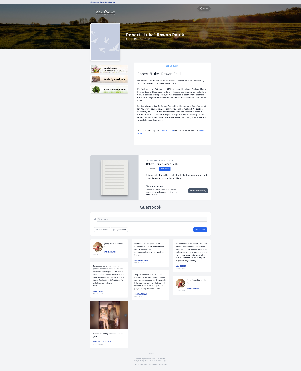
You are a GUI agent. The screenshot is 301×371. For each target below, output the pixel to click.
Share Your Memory (198, 190)
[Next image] (125, 315)
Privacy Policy (143, 361)
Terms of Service (156, 361)
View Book (152, 169)
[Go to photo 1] (107, 328)
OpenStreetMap (153, 364)
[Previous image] (92, 315)
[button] (109, 315)
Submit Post (200, 229)
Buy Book (164, 169)
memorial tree (167, 130)
